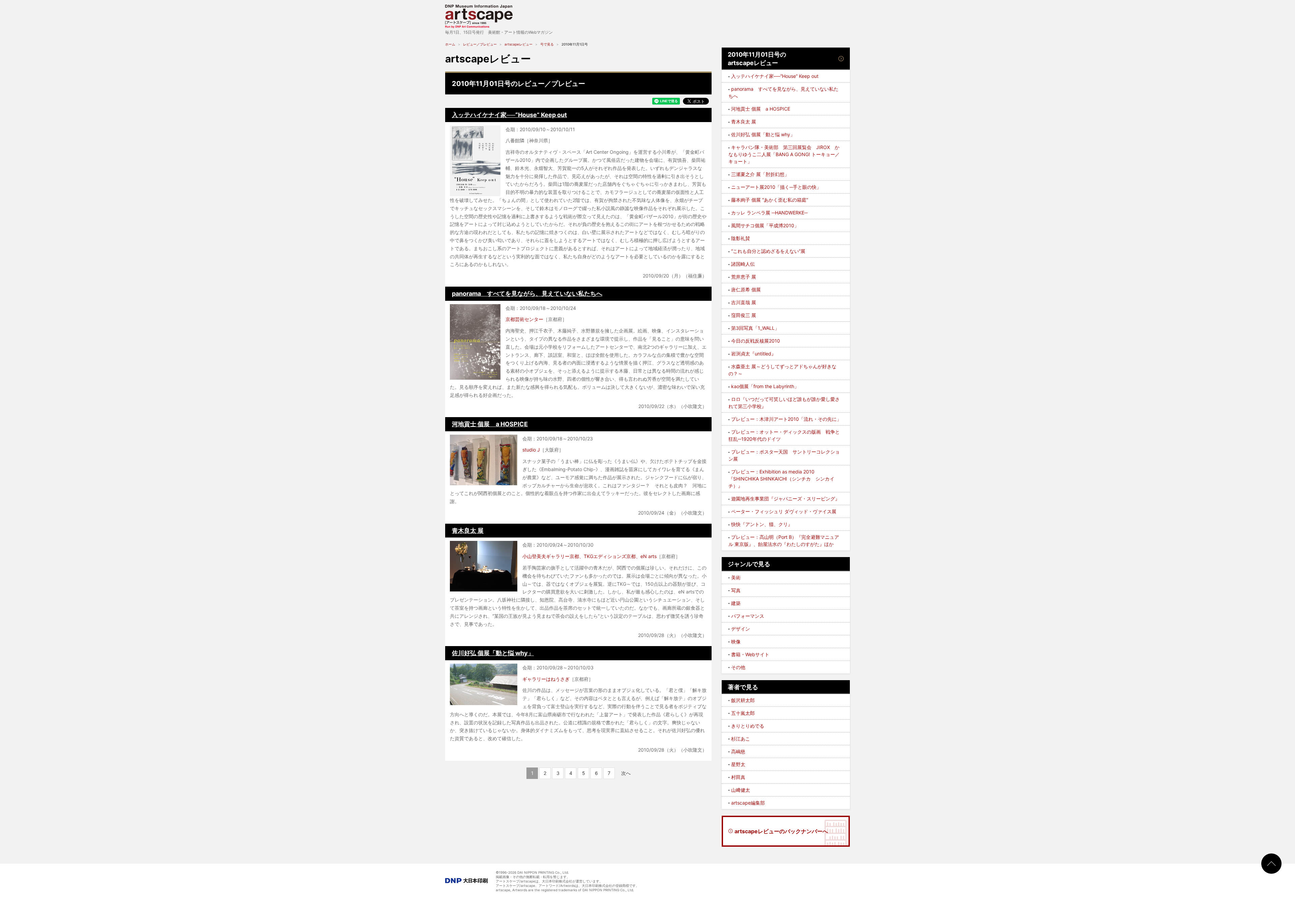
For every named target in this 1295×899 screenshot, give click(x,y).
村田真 (738, 777)
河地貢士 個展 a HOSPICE (490, 424)
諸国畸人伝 (743, 264)
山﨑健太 (740, 790)
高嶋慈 (738, 751)
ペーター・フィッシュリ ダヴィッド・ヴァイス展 (783, 511)
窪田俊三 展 (743, 315)
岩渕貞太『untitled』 (753, 353)
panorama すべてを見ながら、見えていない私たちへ (527, 293)
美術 (736, 577)
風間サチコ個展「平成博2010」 (765, 225)
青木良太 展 (468, 530)
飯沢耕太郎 (743, 700)
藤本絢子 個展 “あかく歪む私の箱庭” (769, 200)
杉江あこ (740, 739)
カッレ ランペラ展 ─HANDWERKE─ (769, 212)
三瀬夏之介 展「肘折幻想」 (760, 174)
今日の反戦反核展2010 (755, 341)
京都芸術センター (524, 319)
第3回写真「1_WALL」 (755, 328)
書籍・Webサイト (750, 654)
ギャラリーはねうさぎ (546, 679)
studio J (531, 450)
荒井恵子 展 (743, 277)
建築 (736, 603)
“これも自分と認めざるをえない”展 (768, 251)
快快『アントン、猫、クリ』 (762, 524)
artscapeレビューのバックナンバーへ (781, 831)
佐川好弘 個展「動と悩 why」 (493, 653)
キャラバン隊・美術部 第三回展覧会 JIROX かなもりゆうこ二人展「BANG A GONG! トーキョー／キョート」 (784, 154)
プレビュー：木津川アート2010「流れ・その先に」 (786, 419)
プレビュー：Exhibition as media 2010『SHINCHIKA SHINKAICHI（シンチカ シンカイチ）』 (781, 479)
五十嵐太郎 (743, 713)
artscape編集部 (748, 803)
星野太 (738, 764)
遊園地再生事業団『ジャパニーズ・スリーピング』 (785, 498)
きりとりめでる (747, 726)
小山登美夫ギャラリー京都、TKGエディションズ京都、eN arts (589, 556)
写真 (736, 590)
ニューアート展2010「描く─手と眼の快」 (776, 187)
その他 (738, 667)
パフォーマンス (747, 616)
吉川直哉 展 (743, 302)
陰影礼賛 (740, 238)
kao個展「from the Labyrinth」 (765, 386)
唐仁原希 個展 (746, 289)
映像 (736, 641)
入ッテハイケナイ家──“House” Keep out (509, 114)
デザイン (740, 629)
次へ (626, 773)
